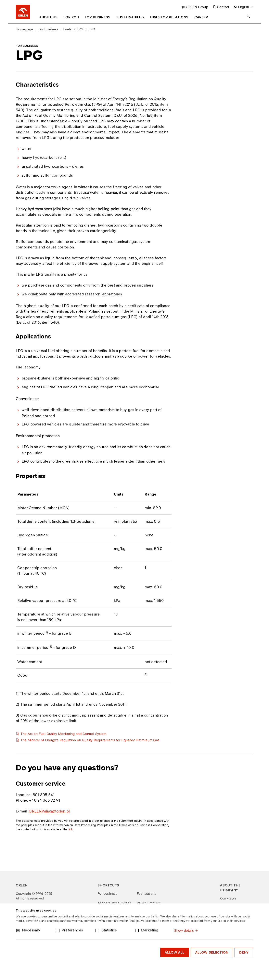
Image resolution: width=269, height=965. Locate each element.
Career (201, 17)
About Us (48, 17)
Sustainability (130, 17)
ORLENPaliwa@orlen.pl (49, 811)
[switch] (58, 930)
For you (71, 17)
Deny (244, 952)
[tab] (48, 17)
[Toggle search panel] (248, 16)
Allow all (174, 952)
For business (97, 17)
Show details (184, 930)
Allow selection (211, 952)
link (71, 829)
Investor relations (169, 17)
